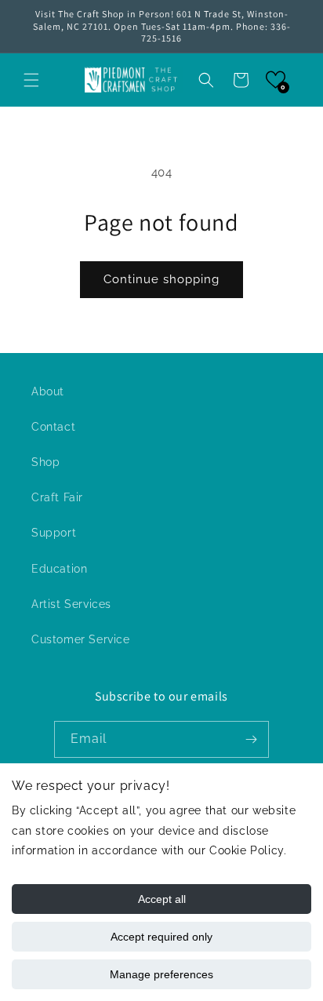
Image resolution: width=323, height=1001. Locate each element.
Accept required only (161, 936)
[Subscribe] (251, 739)
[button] (31, 80)
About (47, 391)
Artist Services (71, 604)
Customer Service (80, 639)
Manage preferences (161, 974)
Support (53, 532)
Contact (53, 426)
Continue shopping (161, 279)
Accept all (162, 899)
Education (59, 568)
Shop (45, 462)
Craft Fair (57, 497)
